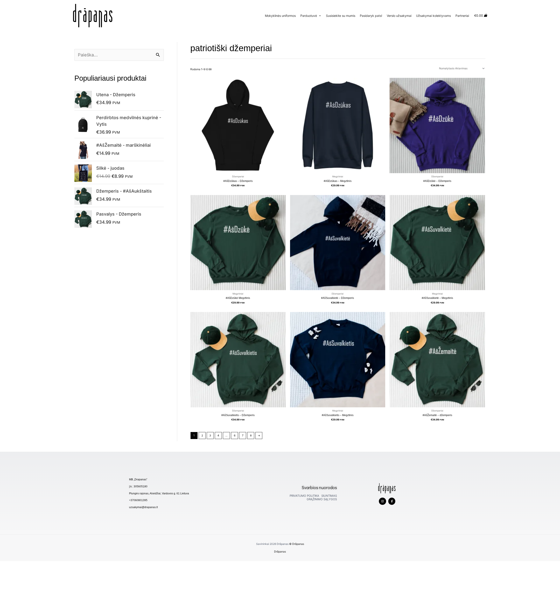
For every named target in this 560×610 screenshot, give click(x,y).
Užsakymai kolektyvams (433, 15)
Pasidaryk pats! (371, 15)
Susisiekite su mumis (340, 15)
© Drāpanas (296, 544)
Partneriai (462, 15)
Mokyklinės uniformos (280, 15)
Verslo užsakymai (399, 15)
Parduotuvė (308, 15)
